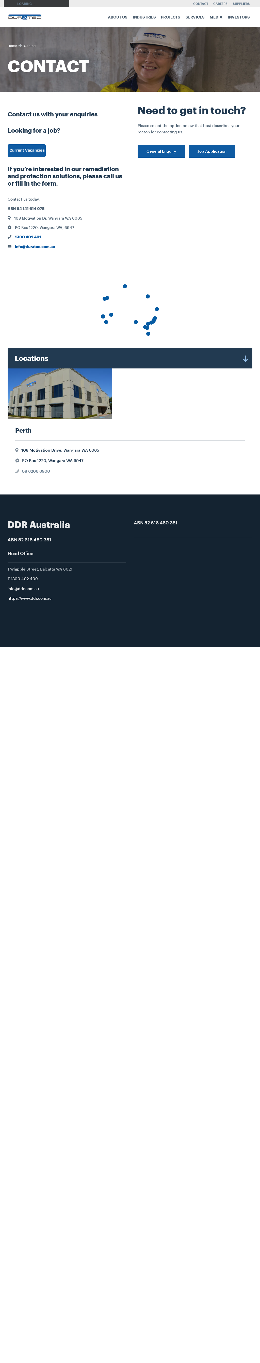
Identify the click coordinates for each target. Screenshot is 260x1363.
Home (12, 46)
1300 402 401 (28, 237)
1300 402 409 (24, 578)
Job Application (212, 151)
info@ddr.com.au (23, 588)
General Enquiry (161, 151)
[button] (111, 315)
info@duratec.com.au (35, 246)
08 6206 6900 (36, 471)
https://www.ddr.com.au (30, 598)
